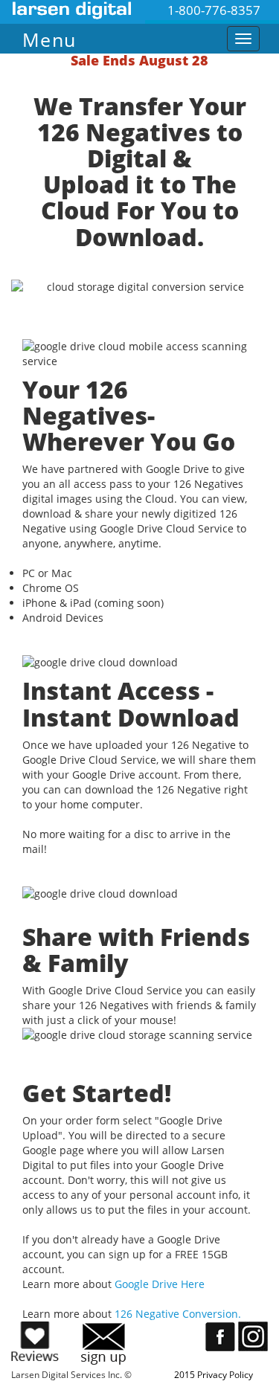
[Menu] (114, 35)
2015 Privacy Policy (213, 1374)
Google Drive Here (160, 1284)
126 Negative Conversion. (178, 1314)
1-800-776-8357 (213, 10)
